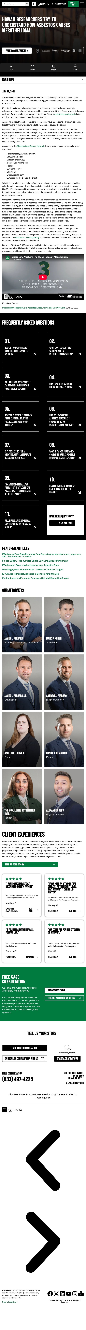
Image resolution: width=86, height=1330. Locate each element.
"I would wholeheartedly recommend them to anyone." (19, 885)
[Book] (53, 66)
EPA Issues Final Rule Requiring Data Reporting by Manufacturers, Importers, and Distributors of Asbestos (41, 555)
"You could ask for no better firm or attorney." (64, 931)
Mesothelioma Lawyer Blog (27, 237)
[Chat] (75, 66)
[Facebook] (50, 1294)
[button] (64, 998)
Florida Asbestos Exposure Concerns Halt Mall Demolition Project (35, 578)
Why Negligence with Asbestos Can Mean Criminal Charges (32, 569)
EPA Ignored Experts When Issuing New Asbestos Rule (30, 565)
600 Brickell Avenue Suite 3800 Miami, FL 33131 (74, 1075)
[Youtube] (68, 1294)
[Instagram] (75, 1294)
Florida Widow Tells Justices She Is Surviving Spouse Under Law (35, 561)
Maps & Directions (75, 1083)
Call (11, 70)
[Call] (10, 66)
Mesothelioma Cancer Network (30, 146)
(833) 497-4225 (60, 4)
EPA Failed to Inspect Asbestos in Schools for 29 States (30, 574)
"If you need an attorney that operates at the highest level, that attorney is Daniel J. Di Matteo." (62, 888)
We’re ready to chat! (67, 1053)
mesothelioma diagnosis (65, 114)
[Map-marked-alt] (81, 1294)
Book (53, 70)
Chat (75, 70)
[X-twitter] (56, 1294)
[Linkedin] (62, 1294)
